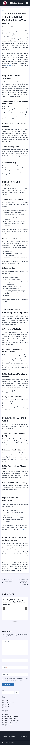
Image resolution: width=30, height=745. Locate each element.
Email (5, 667)
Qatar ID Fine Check (8, 702)
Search (3, 690)
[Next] (26, 608)
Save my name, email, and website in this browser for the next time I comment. (16, 679)
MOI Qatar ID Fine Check (9, 722)
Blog (3, 10)
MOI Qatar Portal (7, 724)
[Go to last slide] (4, 608)
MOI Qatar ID (6, 714)
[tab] (12, 621)
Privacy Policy (23, 736)
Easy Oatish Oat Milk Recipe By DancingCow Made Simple (7, 580)
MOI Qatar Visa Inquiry (8, 718)
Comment (6, 641)
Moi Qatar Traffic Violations (10, 716)
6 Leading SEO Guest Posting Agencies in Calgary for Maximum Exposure (14, 602)
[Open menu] (27, 3)
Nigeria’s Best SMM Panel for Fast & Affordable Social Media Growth (23, 581)
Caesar (4, 26)
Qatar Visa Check (7, 704)
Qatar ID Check (6, 700)
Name (5, 661)
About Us (14, 736)
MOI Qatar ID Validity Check (10, 720)
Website (5, 674)
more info (8, 65)
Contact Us (6, 736)
